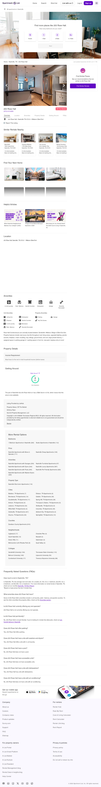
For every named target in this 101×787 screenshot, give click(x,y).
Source (9, 423)
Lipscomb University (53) (43, 555)
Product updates (8, 719)
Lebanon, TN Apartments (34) (17, 506)
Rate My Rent (58, 711)
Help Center (6, 776)
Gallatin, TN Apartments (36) (45, 496)
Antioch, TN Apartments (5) (16, 503)
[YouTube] (22, 783)
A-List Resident (8, 764)
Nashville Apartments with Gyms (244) (20, 467)
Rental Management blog (11, 768)
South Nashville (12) (14, 537)
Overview (7, 115)
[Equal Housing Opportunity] (3, 783)
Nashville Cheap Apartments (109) (46, 452)
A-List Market (7, 756)
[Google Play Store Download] (43, 692)
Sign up (88, 3)
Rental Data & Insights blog (12, 772)
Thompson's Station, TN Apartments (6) (48, 503)
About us (5, 707)
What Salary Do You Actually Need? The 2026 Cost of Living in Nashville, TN (56, 225)
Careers (5, 711)
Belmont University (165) (16, 555)
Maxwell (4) (39, 537)
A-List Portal (6, 747)
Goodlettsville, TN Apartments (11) (19, 500)
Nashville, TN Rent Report (26, 586)
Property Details (40, 115)
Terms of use (57, 751)
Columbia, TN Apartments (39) (45, 509)
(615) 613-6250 (8, 111)
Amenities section (45, 600)
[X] (18, 783)
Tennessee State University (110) (46, 552)
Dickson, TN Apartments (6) (44, 493)
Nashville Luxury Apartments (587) (47, 467)
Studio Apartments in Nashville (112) (47, 443)
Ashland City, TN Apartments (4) (46, 512)
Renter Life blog (59, 723)
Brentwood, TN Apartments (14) (18, 496)
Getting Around (53, 115)
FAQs (64, 115)
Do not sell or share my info (63, 760)
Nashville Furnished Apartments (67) (47, 463)
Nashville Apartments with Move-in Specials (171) (19, 453)
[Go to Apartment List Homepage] (11, 3)
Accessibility (57, 756)
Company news (8, 715)
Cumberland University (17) (17, 558)
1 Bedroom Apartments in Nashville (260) (21, 443)
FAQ (4, 731)
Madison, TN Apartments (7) (17, 493)
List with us (66, 3)
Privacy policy (58, 747)
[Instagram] (27, 783)
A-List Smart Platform (10, 751)
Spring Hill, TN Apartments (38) (45, 500)
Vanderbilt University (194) (16, 552)
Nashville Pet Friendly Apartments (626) (48, 470)
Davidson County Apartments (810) (19, 524)
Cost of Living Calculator (62, 715)
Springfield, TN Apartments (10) (46, 515)
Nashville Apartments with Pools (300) (20, 470)
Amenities (27, 115)
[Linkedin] (8, 783)
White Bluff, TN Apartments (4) (17, 509)
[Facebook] (13, 783)
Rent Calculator (58, 719)
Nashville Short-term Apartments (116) (20, 484)
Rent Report (57, 727)
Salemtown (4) (40, 540)
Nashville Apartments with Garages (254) (21, 463)
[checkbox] (30, 36)
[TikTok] (32, 783)
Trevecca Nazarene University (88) (47, 558)
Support (5, 727)
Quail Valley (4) (40, 543)
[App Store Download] (31, 692)
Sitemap (5, 735)
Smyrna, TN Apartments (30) (17, 515)
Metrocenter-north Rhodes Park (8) (19, 543)
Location (17, 115)
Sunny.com (6, 723)
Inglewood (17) (13, 534)
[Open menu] (96, 3)
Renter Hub (57, 707)
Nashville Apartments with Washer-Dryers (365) (21, 474)
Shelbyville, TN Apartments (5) (45, 506)
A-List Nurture (7, 760)
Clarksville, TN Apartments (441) (18, 512)
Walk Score (34, 373)
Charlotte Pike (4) (41, 534)
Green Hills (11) (13, 540)
